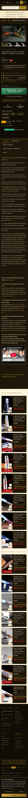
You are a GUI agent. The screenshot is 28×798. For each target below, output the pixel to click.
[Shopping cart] (25, 2)
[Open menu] (17, 2)
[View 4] (24, 44)
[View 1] (4, 44)
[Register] (21, 2)
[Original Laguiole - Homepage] (7, 2)
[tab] (5, 141)
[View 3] (18, 44)
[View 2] (11, 44)
